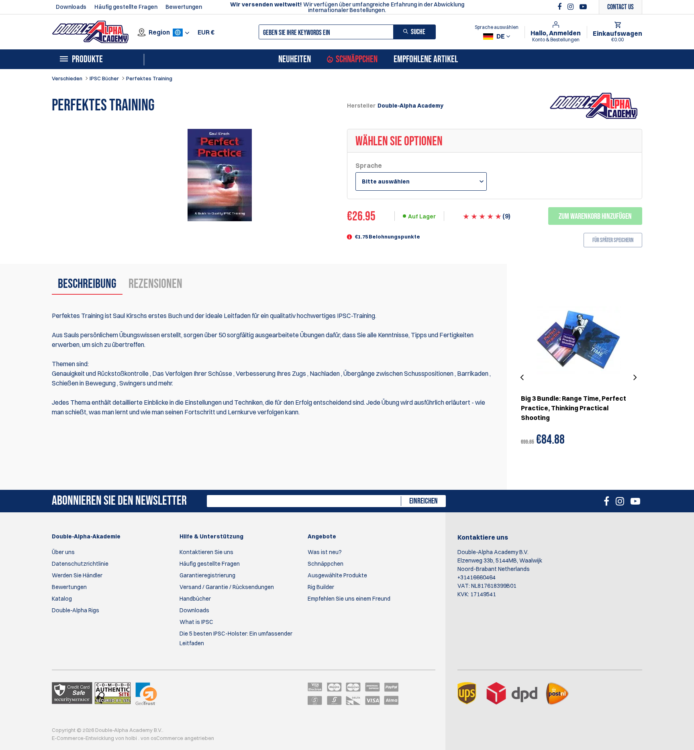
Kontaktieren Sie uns (206, 552)
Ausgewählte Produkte (337, 575)
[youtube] (583, 6)
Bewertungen (183, 6)
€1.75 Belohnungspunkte (387, 236)
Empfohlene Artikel (426, 59)
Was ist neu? (325, 552)
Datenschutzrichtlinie (80, 563)
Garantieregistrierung (207, 575)
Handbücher (195, 598)
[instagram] (571, 6)
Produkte (87, 59)
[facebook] (560, 6)
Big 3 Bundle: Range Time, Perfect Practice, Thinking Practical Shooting (573, 408)
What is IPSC (196, 622)
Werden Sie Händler (77, 575)
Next (634, 378)
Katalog (62, 598)
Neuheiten (294, 59)
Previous (523, 378)
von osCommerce (162, 738)
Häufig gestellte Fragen (125, 6)
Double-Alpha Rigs (75, 610)
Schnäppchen (357, 59)
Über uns (63, 552)
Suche (418, 32)
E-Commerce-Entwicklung (83, 738)
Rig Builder (321, 587)
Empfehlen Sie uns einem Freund (349, 598)
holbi (131, 738)
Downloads (71, 6)
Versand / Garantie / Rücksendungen (227, 587)
